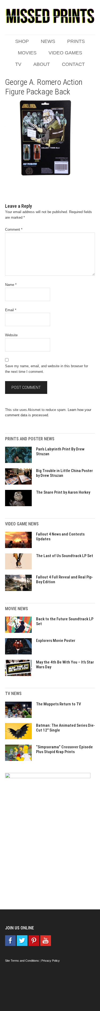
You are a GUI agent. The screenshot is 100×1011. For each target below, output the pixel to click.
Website (11, 335)
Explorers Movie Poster (55, 640)
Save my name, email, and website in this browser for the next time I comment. (46, 369)
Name (11, 285)
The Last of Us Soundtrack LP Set (64, 555)
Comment (13, 229)
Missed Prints (50, 16)
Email (10, 310)
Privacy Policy (50, 960)
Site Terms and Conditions (22, 960)
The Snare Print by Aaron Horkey (63, 492)
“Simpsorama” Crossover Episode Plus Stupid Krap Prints (64, 749)
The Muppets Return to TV (58, 704)
